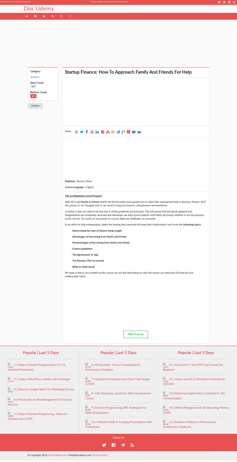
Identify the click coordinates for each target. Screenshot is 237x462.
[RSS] (234, 2)
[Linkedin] (229, 2)
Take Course (136, 334)
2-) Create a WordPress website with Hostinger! (42, 379)
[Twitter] (224, 2)
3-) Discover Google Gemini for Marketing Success (44, 389)
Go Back (35, 106)
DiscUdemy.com (57, 455)
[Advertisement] (118, 44)
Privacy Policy (100, 455)
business (35, 77)
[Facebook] (219, 2)
